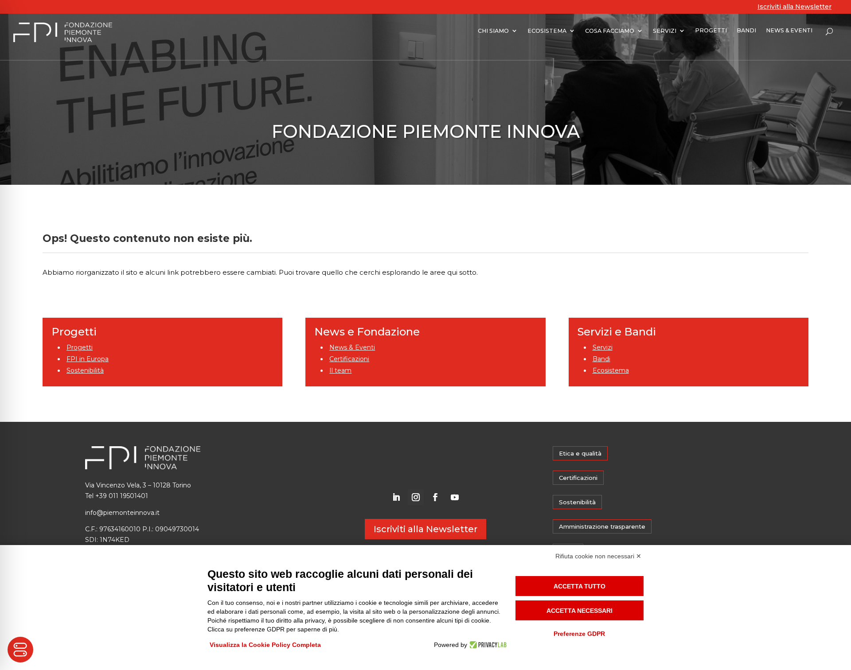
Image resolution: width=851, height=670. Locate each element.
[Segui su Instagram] (416, 497)
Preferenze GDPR (579, 633)
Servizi (603, 347)
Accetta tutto (579, 586)
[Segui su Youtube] (455, 497)
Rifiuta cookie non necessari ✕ (598, 556)
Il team (340, 370)
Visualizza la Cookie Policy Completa (265, 644)
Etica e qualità (580, 453)
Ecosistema (611, 370)
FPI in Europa (87, 359)
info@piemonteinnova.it (122, 513)
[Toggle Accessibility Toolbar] (20, 649)
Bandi (601, 359)
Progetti (79, 347)
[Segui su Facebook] (435, 497)
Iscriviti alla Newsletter (794, 7)
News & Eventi (352, 347)
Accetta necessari (580, 610)
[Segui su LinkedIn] (396, 497)
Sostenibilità (85, 370)
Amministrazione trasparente (602, 526)
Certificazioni (349, 359)
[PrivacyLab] (487, 644)
